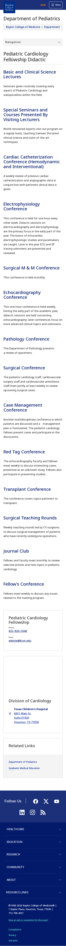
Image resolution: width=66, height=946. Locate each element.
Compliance (14, 929)
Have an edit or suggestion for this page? (28, 920)
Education (14, 842)
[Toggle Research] (60, 854)
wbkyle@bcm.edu (20, 641)
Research (13, 854)
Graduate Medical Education (24, 768)
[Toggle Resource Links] (60, 892)
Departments (52, 27)
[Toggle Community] (60, 867)
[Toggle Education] (60, 842)
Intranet (13, 940)
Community (15, 867)
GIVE (43, 4)
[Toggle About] (60, 879)
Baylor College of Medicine (23, 27)
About (11, 880)
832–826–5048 (18, 631)
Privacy (12, 935)
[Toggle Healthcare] (60, 829)
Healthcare (15, 829)
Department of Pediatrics (23, 761)
